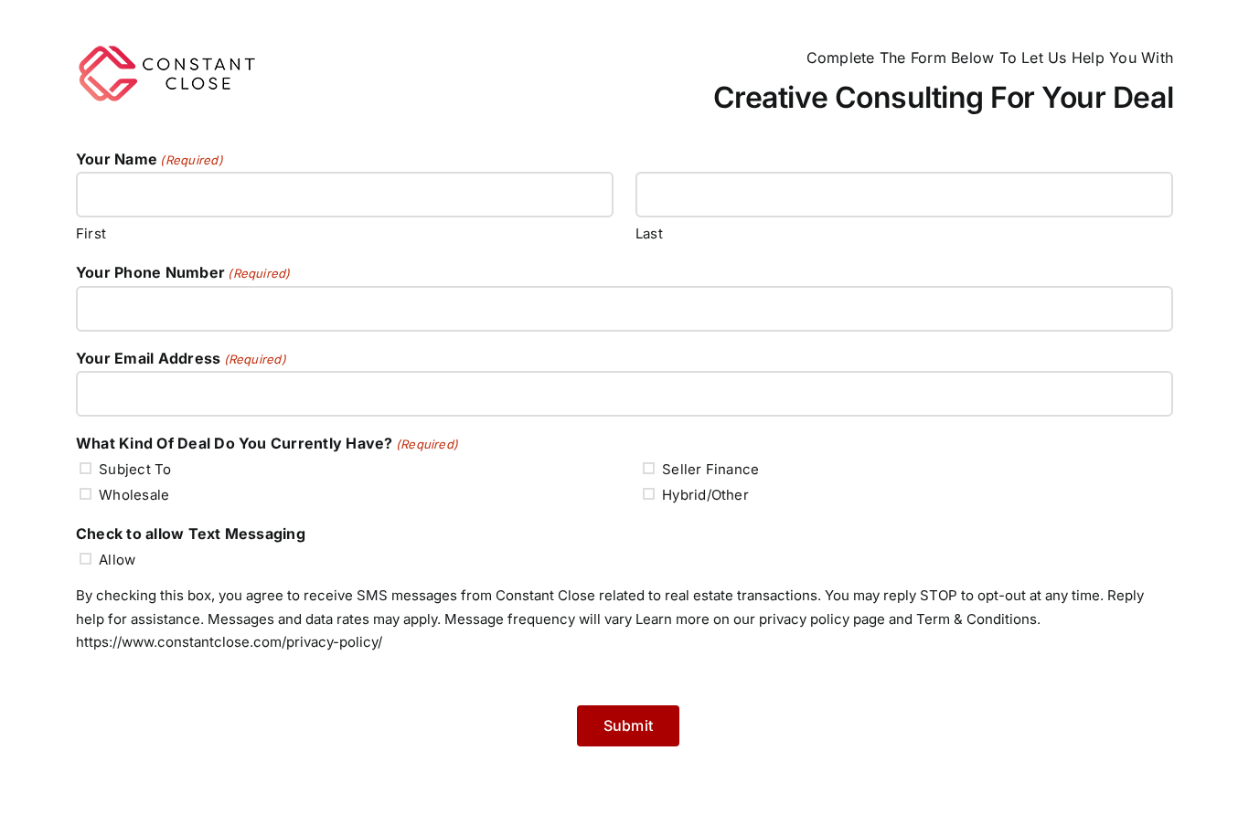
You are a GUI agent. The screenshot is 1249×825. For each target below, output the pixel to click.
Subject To (135, 469)
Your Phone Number (183, 272)
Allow (117, 559)
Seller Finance (710, 469)
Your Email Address (181, 358)
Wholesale (134, 494)
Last (649, 233)
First (91, 233)
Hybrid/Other (705, 494)
